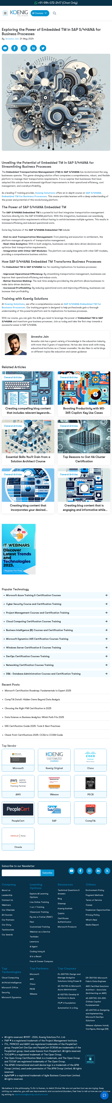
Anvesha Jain (12, 38)
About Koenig (7, 195)
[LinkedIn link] (33, 48)
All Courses (38, 13)
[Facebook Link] (14, 48)
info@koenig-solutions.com (58, 240)
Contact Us (7, 213)
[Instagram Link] (24, 48)
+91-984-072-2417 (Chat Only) (58, 3)
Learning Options (9, 207)
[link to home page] (19, 13)
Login (56, 251)
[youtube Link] (5, 48)
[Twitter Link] (43, 48)
